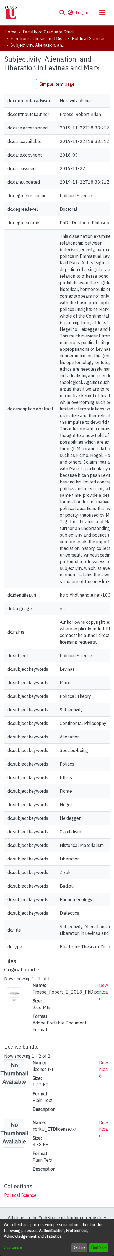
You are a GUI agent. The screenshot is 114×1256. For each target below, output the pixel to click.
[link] (20, 1195)
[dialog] (57, 1237)
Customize (13, 1247)
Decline (79, 1247)
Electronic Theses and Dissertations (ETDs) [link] (38, 38)
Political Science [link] (88, 38)
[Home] (10, 12)
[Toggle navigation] (102, 12)
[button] (62, 12)
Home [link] (10, 32)
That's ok (98, 1247)
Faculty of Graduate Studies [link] (50, 32)
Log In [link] (82, 12)
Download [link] (103, 991)
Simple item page (57, 84)
